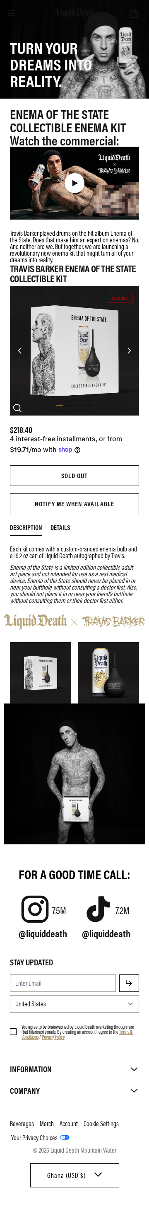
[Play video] (74, 183)
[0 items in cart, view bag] (134, 13)
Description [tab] (26, 527)
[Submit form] (129, 983)
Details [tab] (60, 527)
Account (69, 1123)
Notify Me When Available (74, 503)
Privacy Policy (53, 1036)
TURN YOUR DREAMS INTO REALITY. (51, 64)
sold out (74, 475)
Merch (47, 1123)
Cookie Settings (101, 1123)
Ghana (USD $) (66, 1175)
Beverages (22, 1123)
